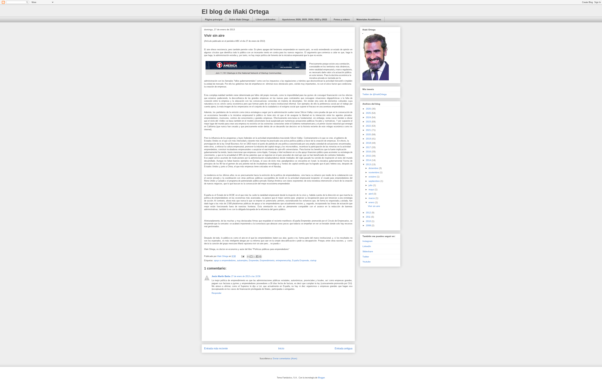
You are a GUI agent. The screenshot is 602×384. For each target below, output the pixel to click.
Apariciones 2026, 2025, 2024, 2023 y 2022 (304, 19)
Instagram (367, 241)
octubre (373, 176)
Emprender (254, 260)
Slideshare (367, 251)
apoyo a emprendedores (225, 260)
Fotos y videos (342, 19)
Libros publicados (265, 19)
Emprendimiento (267, 260)
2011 (368, 217)
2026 (369, 108)
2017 (369, 147)
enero (372, 202)
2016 (369, 151)
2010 (369, 221)
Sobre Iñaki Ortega (239, 19)
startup (313, 260)
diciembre (374, 168)
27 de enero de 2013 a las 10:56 (245, 276)
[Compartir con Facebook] (257, 256)
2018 (369, 143)
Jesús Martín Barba (221, 276)
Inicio (281, 348)
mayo (372, 189)
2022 (369, 126)
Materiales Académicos (368, 19)
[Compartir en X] (254, 256)
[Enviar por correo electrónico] (248, 256)
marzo (372, 198)
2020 (369, 134)
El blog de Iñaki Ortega (235, 11)
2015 (369, 156)
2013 (369, 164)
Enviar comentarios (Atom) (285, 358)
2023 (369, 121)
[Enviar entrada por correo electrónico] (242, 256)
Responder (216, 293)
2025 (369, 113)
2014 (369, 160)
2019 (369, 138)
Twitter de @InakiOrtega (374, 94)
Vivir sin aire (374, 206)
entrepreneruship (283, 260)
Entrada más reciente (216, 348)
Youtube (366, 261)
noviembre (374, 172)
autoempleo (242, 260)
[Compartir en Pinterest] (260, 256)
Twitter (365, 256)
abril (371, 193)
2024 (369, 117)
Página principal (213, 19)
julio (371, 185)
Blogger (321, 377)
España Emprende (300, 260)
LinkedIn (366, 246)
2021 (369, 130)
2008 (369, 225)
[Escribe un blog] (251, 256)
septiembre (374, 181)
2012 (369, 212)
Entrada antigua (343, 348)
